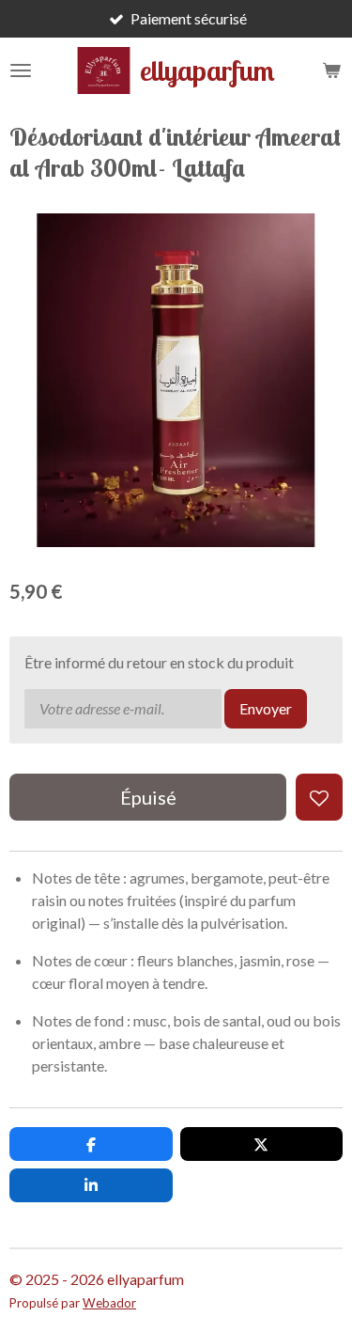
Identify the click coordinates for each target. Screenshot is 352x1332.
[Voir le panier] (331, 70)
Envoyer (265, 708)
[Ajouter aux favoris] (319, 797)
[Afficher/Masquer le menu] (20, 70)
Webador (109, 1302)
